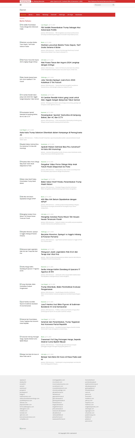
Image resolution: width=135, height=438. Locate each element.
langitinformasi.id (58, 407)
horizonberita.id (89, 380)
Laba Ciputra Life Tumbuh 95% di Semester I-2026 (57, 1)
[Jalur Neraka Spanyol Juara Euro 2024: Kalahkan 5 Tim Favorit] (29, 83)
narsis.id (87, 392)
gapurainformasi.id (58, 396)
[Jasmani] (23, 10)
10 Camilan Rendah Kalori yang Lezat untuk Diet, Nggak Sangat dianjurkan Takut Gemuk (60, 98)
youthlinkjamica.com (26, 400)
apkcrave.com (24, 415)
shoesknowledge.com (59, 390)
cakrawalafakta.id (58, 415)
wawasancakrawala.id (59, 411)
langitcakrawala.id (58, 404)
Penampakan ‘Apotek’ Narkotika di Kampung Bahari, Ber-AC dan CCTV (61, 116)
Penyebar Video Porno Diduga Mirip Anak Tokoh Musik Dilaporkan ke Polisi (59, 165)
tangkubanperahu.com (92, 407)
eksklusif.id (23, 382)
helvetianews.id (57, 402)
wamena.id (23, 388)
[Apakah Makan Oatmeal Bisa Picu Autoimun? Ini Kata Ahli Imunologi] (29, 150)
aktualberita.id (57, 413)
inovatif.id (22, 384)
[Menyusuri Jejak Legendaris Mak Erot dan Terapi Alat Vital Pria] (29, 255)
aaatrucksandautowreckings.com (29, 398)
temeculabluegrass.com (27, 407)
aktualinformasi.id (58, 392)
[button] (113, 4)
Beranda (23, 14)
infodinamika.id (89, 390)
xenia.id (22, 386)
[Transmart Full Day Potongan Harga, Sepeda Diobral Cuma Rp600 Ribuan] (29, 343)
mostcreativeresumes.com (60, 384)
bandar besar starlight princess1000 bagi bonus (99, 24)
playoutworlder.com (26, 404)
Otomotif (53, 14)
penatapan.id (23, 392)
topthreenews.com (25, 396)
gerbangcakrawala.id (59, 400)
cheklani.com (23, 411)
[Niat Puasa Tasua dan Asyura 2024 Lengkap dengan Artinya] (29, 66)
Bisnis (38, 14)
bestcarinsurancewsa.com (27, 417)
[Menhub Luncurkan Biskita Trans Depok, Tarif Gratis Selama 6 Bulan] (29, 48)
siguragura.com (89, 411)
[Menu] (21, 4)
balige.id (22, 394)
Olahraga (62, 14)
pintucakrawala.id (58, 409)
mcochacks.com (57, 382)
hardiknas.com (89, 398)
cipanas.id (23, 380)
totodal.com (23, 413)
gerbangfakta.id (89, 388)
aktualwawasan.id (90, 386)
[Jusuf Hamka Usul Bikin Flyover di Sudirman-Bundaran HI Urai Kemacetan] (29, 308)
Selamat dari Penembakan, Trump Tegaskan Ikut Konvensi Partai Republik (60, 323)
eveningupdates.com (59, 380)
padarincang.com (90, 415)
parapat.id (23, 390)
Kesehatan (78, 14)
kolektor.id (88, 417)
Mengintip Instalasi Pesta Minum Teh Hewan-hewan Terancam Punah (60, 218)
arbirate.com (23, 402)
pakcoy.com (88, 400)
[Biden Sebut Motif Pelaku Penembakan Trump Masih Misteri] (29, 185)
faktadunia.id (56, 394)
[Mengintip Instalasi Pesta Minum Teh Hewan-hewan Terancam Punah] (29, 220)
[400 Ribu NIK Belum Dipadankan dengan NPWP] (29, 203)
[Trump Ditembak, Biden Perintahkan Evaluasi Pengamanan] (29, 290)
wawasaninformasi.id (59, 419)
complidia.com (24, 419)
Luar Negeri (44, 25)
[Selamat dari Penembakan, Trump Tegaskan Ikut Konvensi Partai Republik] (29, 325)
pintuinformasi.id (57, 417)
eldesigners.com (24, 409)
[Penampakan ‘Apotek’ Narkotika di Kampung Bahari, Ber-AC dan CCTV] (29, 118)
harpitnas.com (89, 402)
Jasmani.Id (73, 433)
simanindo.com (89, 413)
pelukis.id (88, 419)
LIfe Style (70, 14)
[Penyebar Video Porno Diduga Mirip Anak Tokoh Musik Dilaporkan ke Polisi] (29, 168)
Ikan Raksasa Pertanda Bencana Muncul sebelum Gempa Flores (99, 1)
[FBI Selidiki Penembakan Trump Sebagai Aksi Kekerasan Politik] (29, 31)
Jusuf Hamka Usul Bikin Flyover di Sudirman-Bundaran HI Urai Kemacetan (60, 305)
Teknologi (45, 14)
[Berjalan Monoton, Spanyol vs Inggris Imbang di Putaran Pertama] (29, 238)
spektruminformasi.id (91, 384)
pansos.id (88, 394)
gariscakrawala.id (58, 398)
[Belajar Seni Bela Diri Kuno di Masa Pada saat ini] (29, 360)
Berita (30, 14)
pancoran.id (88, 421)
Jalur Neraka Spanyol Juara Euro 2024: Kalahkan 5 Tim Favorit (58, 81)
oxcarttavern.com (58, 386)
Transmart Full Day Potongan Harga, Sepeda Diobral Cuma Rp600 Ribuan (61, 340)
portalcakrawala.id (90, 382)
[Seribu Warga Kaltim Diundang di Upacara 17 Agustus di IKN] (29, 273)
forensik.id (88, 396)
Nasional (43, 112)
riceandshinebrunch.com (60, 388)
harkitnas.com (89, 404)
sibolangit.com (89, 409)
